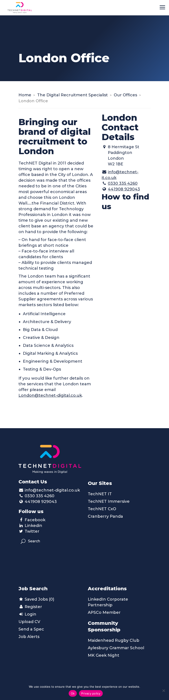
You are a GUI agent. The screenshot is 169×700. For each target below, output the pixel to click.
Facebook (35, 519)
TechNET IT (100, 494)
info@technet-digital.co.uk (52, 490)
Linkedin (33, 525)
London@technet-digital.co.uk (50, 395)
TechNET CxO (102, 508)
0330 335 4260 (123, 183)
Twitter (32, 531)
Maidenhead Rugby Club (113, 640)
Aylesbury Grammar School (116, 647)
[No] (163, 690)
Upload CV (29, 621)
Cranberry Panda (105, 516)
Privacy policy (91, 693)
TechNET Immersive (109, 501)
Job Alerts (28, 636)
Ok (73, 693)
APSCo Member (104, 612)
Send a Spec (31, 629)
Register (33, 606)
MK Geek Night (103, 655)
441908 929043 (124, 189)
